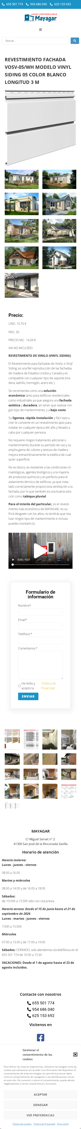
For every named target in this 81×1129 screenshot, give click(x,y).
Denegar (40, 1105)
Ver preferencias (40, 1115)
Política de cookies (22, 1123)
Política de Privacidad (44, 1123)
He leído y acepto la (38, 685)
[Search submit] (75, 41)
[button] (75, 1054)
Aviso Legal (62, 1123)
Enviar (28, 696)
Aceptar (40, 1094)
